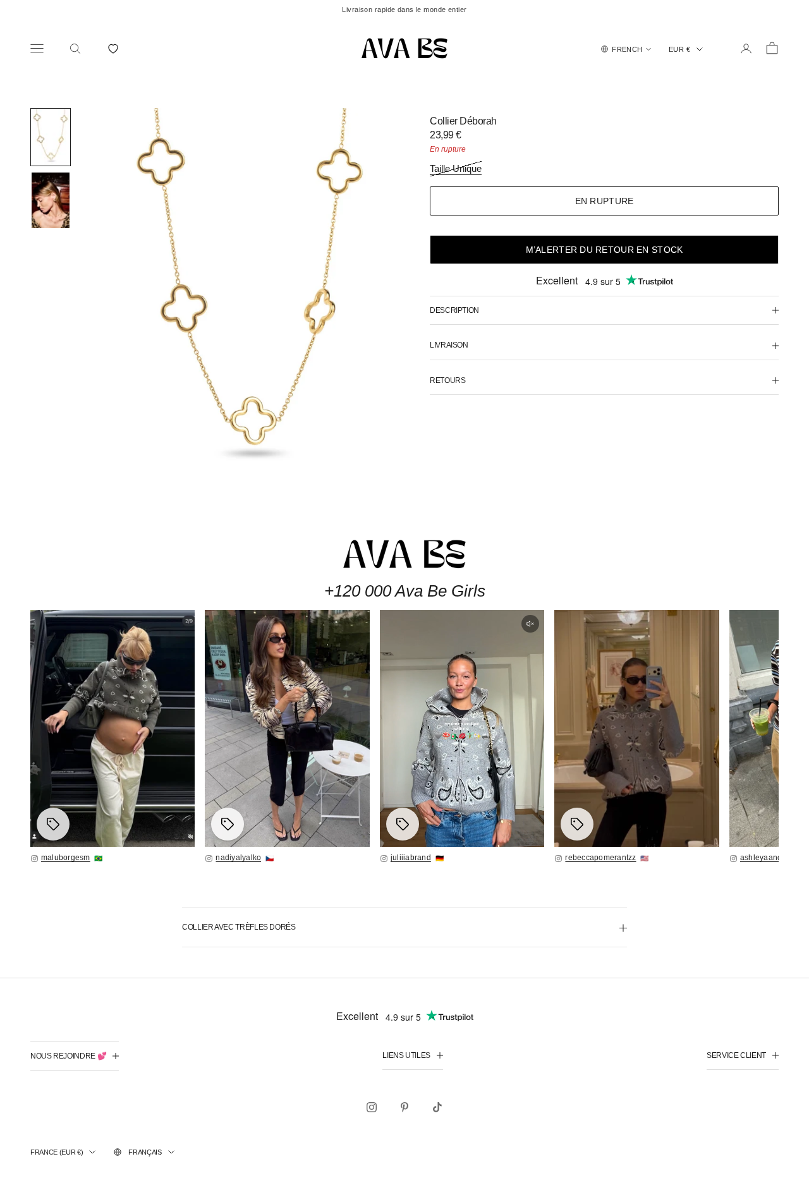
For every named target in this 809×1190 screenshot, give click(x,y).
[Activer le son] (530, 624)
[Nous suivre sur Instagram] (371, 1107)
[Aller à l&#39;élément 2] (50, 200)
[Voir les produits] (53, 824)
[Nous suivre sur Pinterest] (404, 1107)
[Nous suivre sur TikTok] (437, 1107)
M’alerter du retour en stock (604, 250)
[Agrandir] (112, 728)
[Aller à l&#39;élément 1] (50, 137)
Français (144, 1152)
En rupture (604, 201)
